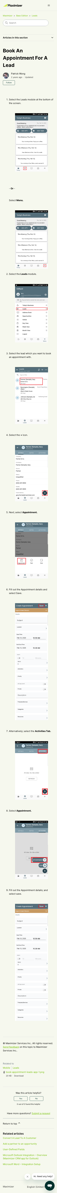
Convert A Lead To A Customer (19, 1138)
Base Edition (22, 15)
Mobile (6, 1067)
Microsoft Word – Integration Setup (21, 1164)
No (36, 1098)
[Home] (13, 5)
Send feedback (11, 1046)
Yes (20, 1098)
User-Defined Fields (14, 1149)
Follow (9, 82)
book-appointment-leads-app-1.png (25, 1072)
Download (19, 1076)
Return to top (10, 1123)
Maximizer (7, 15)
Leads (34, 15)
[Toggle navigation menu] (48, 5)
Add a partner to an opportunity (20, 1143)
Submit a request (41, 1113)
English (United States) (39, 1187)
